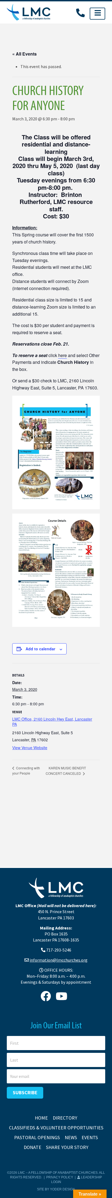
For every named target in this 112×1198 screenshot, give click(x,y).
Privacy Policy (59, 1177)
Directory (65, 1118)
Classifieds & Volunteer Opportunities (56, 1127)
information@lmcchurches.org (59, 960)
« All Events (24, 54)
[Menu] (97, 14)
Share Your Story (67, 1147)
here (62, 355)
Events (90, 1137)
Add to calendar (40, 648)
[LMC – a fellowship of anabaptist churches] (28, 12)
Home (41, 1118)
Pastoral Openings (37, 1137)
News (71, 1137)
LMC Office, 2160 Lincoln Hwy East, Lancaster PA (52, 721)
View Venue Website (29, 747)
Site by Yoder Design (56, 1189)
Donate (32, 1147)
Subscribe (25, 1092)
